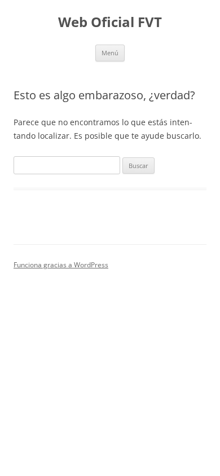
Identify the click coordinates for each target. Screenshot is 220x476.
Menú (110, 53)
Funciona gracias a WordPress (61, 265)
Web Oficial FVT (110, 22)
